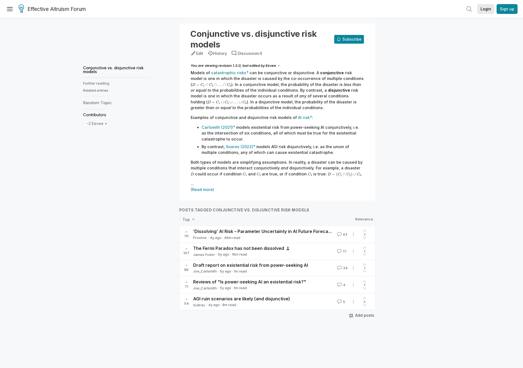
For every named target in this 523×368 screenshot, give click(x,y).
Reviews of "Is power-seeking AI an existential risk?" (249, 282)
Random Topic (97, 103)
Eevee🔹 (100, 123)
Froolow (200, 237)
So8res (199, 305)
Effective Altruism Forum (57, 9)
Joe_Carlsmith (205, 271)
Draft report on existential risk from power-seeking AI (250, 265)
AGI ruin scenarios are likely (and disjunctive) (241, 298)
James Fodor (204, 254)
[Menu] (9, 9)
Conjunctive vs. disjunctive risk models (113, 69)
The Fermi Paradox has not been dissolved (238, 248)
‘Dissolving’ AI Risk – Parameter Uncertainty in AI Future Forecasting (266, 231)
